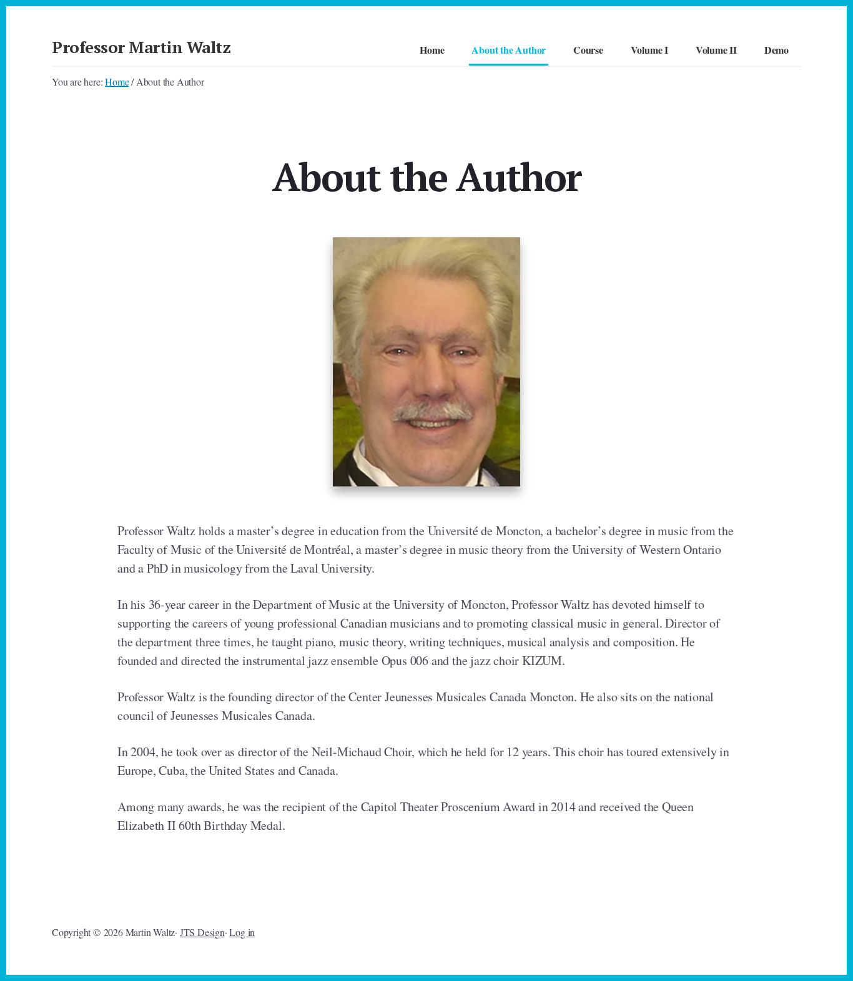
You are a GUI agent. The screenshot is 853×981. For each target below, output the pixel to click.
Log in (242, 932)
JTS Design (202, 932)
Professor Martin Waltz (141, 46)
